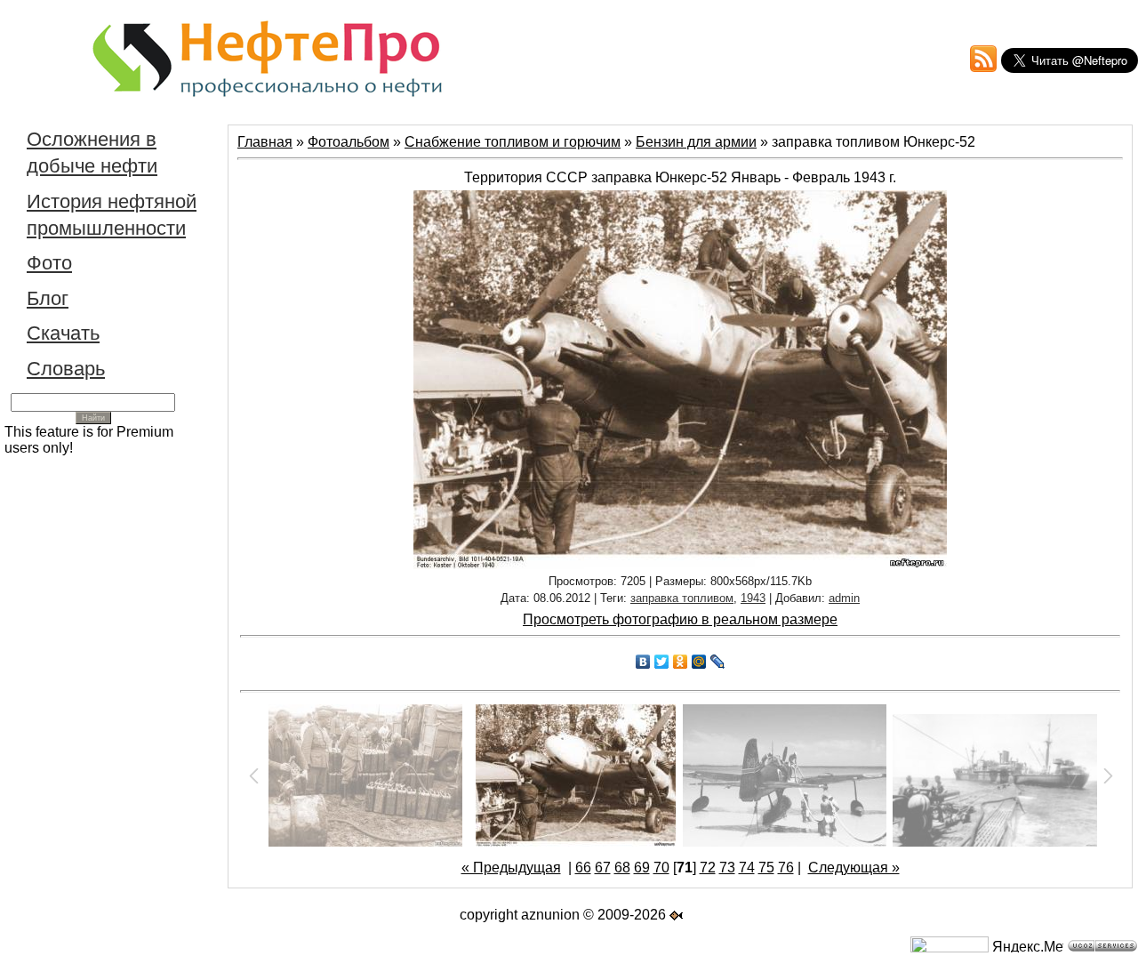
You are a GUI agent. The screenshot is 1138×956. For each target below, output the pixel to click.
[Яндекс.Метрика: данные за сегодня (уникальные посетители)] (1027, 945)
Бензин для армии (696, 141)
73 (727, 867)
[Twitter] (662, 661)
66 (583, 867)
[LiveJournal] (718, 661)
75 (766, 867)
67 (603, 867)
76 (786, 867)
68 (622, 867)
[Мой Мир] (699, 661)
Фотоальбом (348, 141)
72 (708, 867)
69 (642, 867)
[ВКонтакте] (643, 661)
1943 (753, 598)
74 (747, 867)
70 (661, 867)
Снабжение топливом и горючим (513, 141)
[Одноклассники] (680, 661)
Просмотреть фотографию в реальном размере (680, 619)
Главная (265, 141)
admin (844, 598)
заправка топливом (681, 598)
